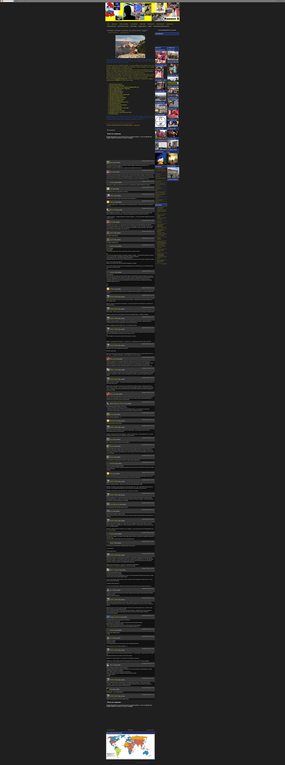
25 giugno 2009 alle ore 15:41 (148, 194)
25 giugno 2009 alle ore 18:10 (148, 295)
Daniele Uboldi (114, 421)
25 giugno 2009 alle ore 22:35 (148, 493)
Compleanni (157, 174)
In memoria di (158, 188)
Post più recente (110, 730)
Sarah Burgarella (115, 504)
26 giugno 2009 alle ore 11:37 (148, 648)
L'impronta (159, 239)
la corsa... (159, 222)
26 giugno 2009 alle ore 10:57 (148, 588)
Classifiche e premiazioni (160, 170)
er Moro (112, 289)
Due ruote (157, 185)
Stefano (112, 446)
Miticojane (113, 359)
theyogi (112, 162)
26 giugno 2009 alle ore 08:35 (148, 532)
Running (159, 238)
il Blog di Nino (160, 207)
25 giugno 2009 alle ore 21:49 (148, 455)
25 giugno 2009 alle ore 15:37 (148, 187)
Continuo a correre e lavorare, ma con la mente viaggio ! (127, 30)
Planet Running (133, 26)
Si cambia (159, 251)
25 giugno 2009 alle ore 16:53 (148, 220)
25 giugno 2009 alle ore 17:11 (148, 244)
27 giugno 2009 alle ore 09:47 (148, 678)
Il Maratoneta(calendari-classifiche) (161, 26)
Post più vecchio (150, 730)
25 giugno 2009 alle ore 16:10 (148, 200)
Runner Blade (146, 762)
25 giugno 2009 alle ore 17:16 (148, 271)
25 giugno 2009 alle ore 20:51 (148, 412)
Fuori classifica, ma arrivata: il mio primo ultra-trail (161, 246)
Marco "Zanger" (114, 570)
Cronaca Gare (158, 181)
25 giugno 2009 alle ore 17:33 (148, 287)
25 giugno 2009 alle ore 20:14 (148, 377)
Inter (156, 190)
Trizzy (112, 474)
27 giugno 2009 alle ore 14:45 (148, 687)
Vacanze (132, 32)
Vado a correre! (160, 260)
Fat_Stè (112, 590)
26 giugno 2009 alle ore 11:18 (148, 615)
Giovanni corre (160, 250)
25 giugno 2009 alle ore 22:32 (148, 479)
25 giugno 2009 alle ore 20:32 (148, 392)
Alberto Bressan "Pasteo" (117, 403)
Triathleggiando (158, 200)
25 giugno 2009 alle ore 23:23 (148, 502)
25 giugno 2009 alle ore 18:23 (148, 357)
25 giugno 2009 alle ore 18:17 (148, 327)
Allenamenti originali (160, 168)
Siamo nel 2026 (159, 262)
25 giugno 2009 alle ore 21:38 (148, 437)
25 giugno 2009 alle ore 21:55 (148, 462)
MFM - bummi (114, 370)
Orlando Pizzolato (142, 26)
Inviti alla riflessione (160, 192)
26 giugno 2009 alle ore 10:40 (148, 568)
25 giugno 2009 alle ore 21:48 (148, 444)
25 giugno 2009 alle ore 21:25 (148, 425)
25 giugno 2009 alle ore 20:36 (148, 402)
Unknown (112, 202)
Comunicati (157, 176)
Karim (112, 222)
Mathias (112, 196)
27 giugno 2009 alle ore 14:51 (148, 694)
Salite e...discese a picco (161, 227)
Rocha (111, 172)
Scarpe (156, 198)
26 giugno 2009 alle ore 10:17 (148, 553)
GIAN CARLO (114, 297)
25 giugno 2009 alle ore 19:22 (148, 368)
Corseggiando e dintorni (160, 178)
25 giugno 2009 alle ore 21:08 (148, 419)
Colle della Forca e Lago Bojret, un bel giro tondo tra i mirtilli (161, 234)
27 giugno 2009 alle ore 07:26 (148, 663)
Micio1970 (113, 210)
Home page (130, 730)
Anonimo (112, 182)
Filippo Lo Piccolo (115, 617)
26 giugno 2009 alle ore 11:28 (148, 636)
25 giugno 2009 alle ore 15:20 (148, 170)
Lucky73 (112, 543)
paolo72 (112, 233)
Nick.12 (112, 665)
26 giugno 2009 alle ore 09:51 (148, 541)
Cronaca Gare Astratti (160, 183)
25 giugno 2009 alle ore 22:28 (148, 472)
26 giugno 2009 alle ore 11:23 (148, 629)
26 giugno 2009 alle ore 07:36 (148, 509)
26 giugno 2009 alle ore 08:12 (148, 519)
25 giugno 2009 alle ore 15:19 (148, 160)
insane (112, 511)
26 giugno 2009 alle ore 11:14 (148, 598)
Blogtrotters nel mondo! (123, 26)
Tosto (111, 189)
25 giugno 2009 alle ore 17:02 (148, 231)
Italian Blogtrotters (111, 26)
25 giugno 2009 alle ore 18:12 (148, 307)
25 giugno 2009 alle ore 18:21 (148, 343)
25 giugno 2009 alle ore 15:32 (148, 181)
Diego (111, 689)
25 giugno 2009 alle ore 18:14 (148, 316)
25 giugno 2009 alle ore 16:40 (148, 208)
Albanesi (150, 26)
